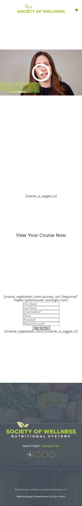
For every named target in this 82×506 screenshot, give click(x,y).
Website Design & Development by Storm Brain (41, 496)
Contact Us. (49, 446)
